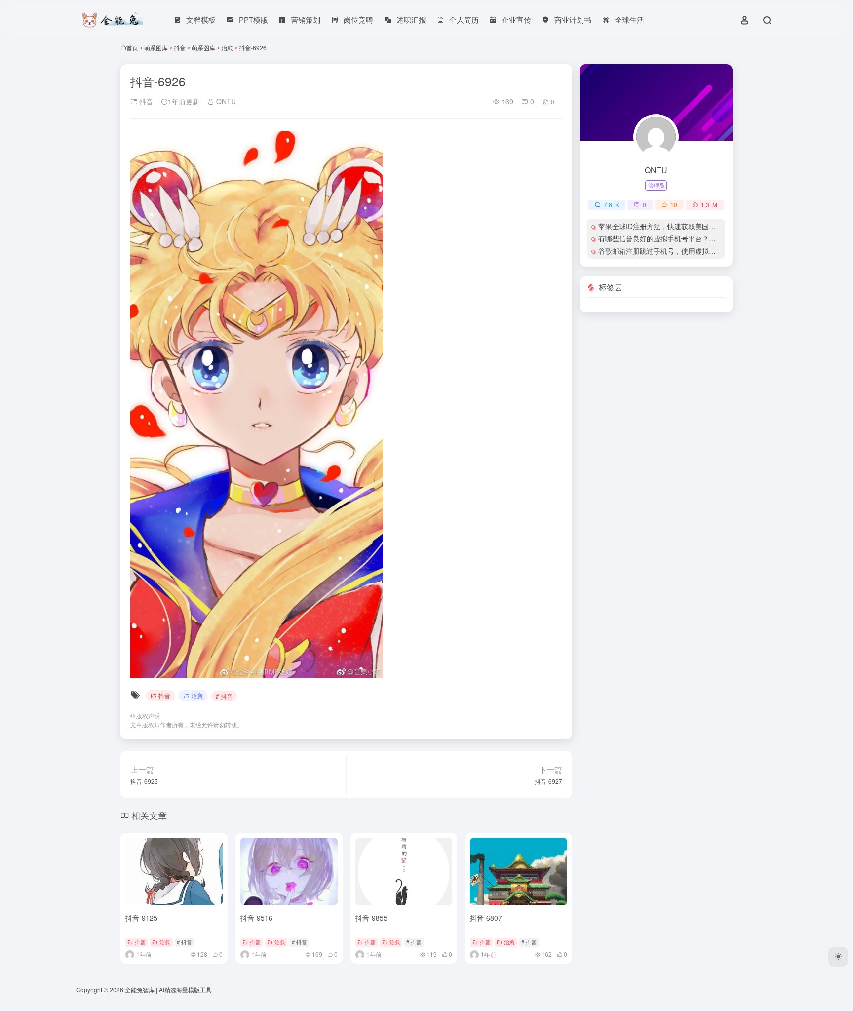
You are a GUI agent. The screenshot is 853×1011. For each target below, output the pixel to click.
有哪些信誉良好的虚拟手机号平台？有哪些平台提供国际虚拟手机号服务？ (712, 238)
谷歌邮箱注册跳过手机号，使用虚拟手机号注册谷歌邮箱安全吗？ (698, 251)
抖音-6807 (486, 918)
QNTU (225, 101)
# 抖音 (224, 696)
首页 (132, 47)
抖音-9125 (141, 918)
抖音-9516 (256, 918)
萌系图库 (156, 47)
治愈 (227, 47)
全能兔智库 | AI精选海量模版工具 (168, 989)
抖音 (180, 47)
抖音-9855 (371, 918)
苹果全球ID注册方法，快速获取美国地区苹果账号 (674, 226)
